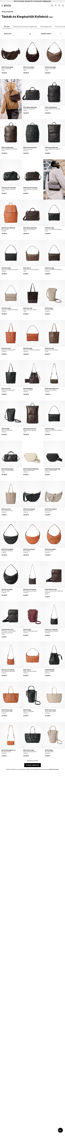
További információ (54, 769)
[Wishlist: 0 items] (59, 5)
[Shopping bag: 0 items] (63, 5)
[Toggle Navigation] (2, 5)
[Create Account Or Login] (55, 5)
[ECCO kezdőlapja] (7, 5)
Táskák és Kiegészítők (7, 11)
